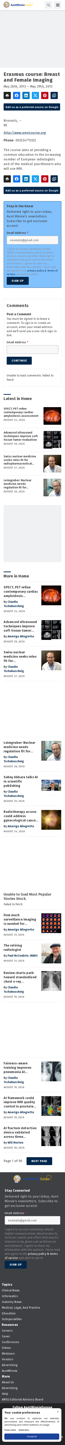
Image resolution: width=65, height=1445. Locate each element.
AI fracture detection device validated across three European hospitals (20, 1132)
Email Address (17, 232)
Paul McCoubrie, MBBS (23, 955)
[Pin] (44, 95)
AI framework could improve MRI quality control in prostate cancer (19, 1102)
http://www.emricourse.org (25, 133)
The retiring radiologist (13, 947)
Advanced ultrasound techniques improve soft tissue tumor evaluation (21, 436)
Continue (19, 360)
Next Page (39, 1161)
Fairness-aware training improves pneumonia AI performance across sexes (19, 1067)
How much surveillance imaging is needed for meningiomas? (20, 919)
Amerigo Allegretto (21, 636)
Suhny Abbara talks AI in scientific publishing (21, 781)
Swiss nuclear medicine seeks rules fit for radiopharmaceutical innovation (20, 460)
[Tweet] (35, 95)
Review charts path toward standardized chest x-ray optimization (20, 977)
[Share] (16, 95)
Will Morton (15, 1142)
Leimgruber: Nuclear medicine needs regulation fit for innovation (17, 484)
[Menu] (57, 5)
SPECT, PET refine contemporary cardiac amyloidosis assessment (21, 412)
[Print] (7, 95)
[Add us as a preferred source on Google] (54, 95)
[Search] (48, 5)
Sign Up (18, 280)
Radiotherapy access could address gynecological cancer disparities (20, 816)
